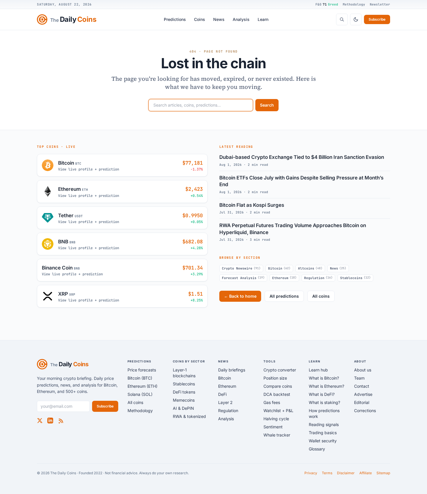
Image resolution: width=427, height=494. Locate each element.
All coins (321, 296)
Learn (263, 19)
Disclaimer (346, 473)
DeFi (222, 394)
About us (362, 369)
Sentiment (273, 426)
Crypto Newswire (241, 268)
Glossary (317, 448)
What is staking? (324, 402)
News (219, 19)
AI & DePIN (183, 408)
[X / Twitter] (40, 420)
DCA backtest (276, 394)
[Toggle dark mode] (356, 19)
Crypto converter (279, 369)
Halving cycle (276, 418)
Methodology (354, 4)
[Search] (342, 19)
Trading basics (323, 432)
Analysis (241, 19)
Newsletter (380, 4)
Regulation (318, 278)
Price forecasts (142, 369)
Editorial (361, 402)
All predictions (284, 296)
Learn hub (318, 369)
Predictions (175, 19)
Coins (199, 19)
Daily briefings (231, 369)
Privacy (310, 473)
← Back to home (240, 296)
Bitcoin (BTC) (140, 378)
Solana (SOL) (140, 394)
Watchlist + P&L (278, 410)
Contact (361, 386)
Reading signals (324, 424)
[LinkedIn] (50, 420)
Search (267, 105)
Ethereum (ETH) (142, 386)
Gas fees (271, 402)
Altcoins (310, 268)
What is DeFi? (322, 394)
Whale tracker (276, 434)
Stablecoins (355, 278)
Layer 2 (225, 402)
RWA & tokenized (189, 416)
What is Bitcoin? (324, 378)
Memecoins (184, 400)
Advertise (363, 394)
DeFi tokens (184, 391)
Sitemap (383, 473)
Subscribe (377, 19)
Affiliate (365, 473)
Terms (327, 473)
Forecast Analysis (243, 278)
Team (359, 378)
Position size (275, 378)
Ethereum (284, 278)
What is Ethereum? (326, 386)
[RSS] (61, 420)
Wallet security (323, 440)
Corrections (365, 410)
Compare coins (277, 386)
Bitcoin (279, 268)
